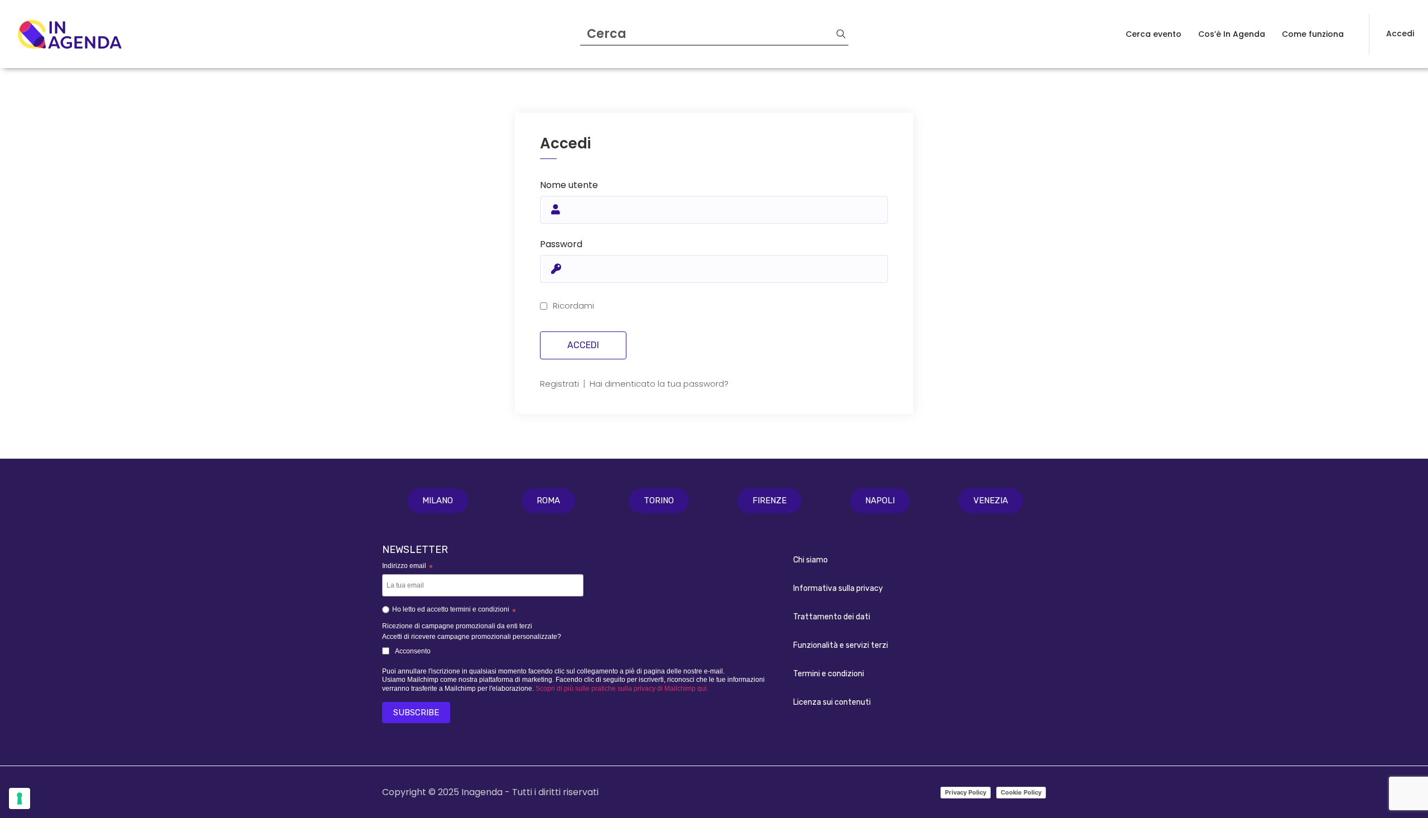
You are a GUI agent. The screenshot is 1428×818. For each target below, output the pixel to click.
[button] (437, 500)
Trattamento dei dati (831, 617)
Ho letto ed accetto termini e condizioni (454, 611)
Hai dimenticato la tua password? (659, 383)
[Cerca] (840, 33)
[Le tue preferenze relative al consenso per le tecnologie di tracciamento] (19, 798)
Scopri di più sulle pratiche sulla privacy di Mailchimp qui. (622, 688)
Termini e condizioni (828, 674)
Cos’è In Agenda (1231, 34)
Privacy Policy (965, 792)
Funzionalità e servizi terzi (840, 645)
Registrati (560, 383)
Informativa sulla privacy (838, 588)
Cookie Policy (1021, 792)
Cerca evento (1153, 34)
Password (561, 244)
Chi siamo (810, 560)
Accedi (1400, 33)
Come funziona (1313, 34)
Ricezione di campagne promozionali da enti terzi (457, 626)
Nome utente (569, 185)
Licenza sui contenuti (832, 702)
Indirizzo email (407, 566)
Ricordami (573, 305)
